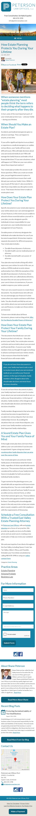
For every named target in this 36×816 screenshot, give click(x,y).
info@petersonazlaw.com (18, 21)
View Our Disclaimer (13, 803)
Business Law (7, 576)
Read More (17, 692)
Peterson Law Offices (11, 525)
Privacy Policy (24, 803)
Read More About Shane (18, 700)
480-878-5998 (18, 18)
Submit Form (9, 643)
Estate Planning (12, 562)
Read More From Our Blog (18, 740)
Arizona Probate (8, 573)
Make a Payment (18, 811)
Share (19, 65)
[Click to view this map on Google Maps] (15, 770)
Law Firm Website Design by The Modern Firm (18, 806)
